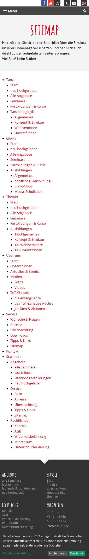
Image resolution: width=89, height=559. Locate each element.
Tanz (9, 79)
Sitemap (16, 346)
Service (11, 314)
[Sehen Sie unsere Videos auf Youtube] (51, 3)
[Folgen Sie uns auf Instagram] (57, 3)
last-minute (23, 372)
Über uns (13, 255)
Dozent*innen (25, 133)
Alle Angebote (21, 95)
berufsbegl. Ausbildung (32, 181)
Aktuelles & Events (24, 271)
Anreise (16, 324)
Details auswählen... (17, 553)
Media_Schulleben (28, 191)
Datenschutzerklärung (31, 447)
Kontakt (12, 351)
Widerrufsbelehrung (30, 436)
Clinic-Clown (23, 186)
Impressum (23, 442)
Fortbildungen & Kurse (28, 106)
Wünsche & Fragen (25, 319)
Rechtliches (19, 420)
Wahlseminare (25, 127)
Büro (18, 394)
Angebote (17, 362)
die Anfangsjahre (27, 298)
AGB (17, 431)
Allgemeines (23, 117)
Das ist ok (76, 553)
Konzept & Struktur (29, 122)
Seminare (17, 101)
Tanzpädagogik (22, 111)
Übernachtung (21, 330)
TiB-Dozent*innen (28, 250)
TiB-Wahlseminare (28, 245)
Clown (11, 138)
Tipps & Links (20, 340)
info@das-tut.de (58, 526)
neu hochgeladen (23, 90)
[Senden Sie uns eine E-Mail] (74, 3)
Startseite (13, 356)
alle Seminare (25, 367)
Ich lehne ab (57, 553)
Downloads (19, 335)
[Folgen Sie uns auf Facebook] (44, 3)
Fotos (18, 282)
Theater (12, 197)
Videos (19, 287)
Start (14, 85)
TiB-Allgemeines (26, 234)
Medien (16, 276)
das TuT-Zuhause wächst (33, 303)
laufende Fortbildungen (32, 378)
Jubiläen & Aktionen (29, 308)
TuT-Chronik (19, 292)
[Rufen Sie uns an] (67, 3)
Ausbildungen (21, 170)
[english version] (84, 3)
